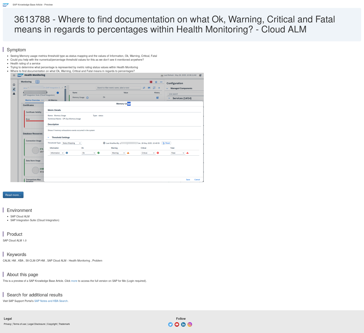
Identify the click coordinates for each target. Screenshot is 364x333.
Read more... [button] (13, 195)
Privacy (7, 323)
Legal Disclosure (36, 323)
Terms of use (19, 323)
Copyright (52, 323)
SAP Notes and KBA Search (51, 301)
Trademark (64, 323)
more (74, 281)
